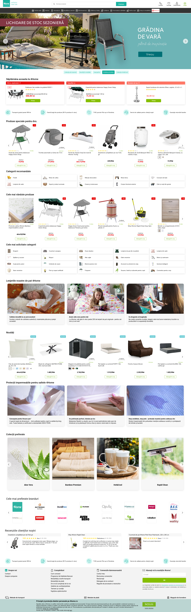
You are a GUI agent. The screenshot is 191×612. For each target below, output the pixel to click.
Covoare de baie (162, 178)
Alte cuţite (88, 257)
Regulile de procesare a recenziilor (108, 583)
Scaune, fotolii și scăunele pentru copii (133, 270)
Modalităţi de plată (57, 581)
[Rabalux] (151, 518)
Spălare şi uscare (18, 257)
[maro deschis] (159, 230)
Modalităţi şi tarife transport (60, 578)
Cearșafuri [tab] (97, 72)
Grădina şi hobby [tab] (108, 72)
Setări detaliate (149, 608)
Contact (7, 573)
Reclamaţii (100, 578)
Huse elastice (89, 251)
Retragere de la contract (105, 581)
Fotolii (15, 178)
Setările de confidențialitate (60, 586)
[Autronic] (40, 506)
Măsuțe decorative (90, 178)
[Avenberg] (84, 518)
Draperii (15, 251)
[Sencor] (62, 518)
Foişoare (87, 270)
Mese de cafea (53, 178)
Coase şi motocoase (91, 184)
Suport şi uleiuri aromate (56, 184)
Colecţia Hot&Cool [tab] (122, 72)
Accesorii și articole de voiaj (129, 264)
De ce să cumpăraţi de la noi (61, 583)
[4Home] (17, 506)
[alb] (159, 157)
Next (185, 41)
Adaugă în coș (21, 165)
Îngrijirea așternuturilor (59, 591)
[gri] (10, 368)
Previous (5, 41)
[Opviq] (107, 506)
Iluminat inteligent (162, 264)
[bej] (162, 157)
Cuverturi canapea (55, 251)
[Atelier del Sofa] (107, 518)
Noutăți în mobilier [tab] (85, 72)
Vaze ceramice (17, 270)
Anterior (8, 512)
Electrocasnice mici (91, 264)
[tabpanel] (95, 41)
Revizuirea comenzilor (104, 576)
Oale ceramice (125, 257)
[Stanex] (129, 506)
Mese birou (124, 178)
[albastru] (17, 368)
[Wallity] (174, 518)
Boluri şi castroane (162, 257)
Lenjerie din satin (18, 184)
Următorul (182, 512)
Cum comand (55, 573)
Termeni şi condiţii (57, 588)
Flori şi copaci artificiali (56, 270)
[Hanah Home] (17, 518)
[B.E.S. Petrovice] (174, 506)
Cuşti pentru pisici (18, 264)
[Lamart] (151, 506)
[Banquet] (40, 518)
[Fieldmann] (84, 506)
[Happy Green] (129, 518)
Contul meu (101, 573)
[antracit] (69, 368)
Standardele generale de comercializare (172, 585)
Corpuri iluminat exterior (128, 184)
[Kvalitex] (62, 506)
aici (71, 610)
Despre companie (11, 576)
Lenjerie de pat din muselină (130, 251)
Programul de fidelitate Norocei (62, 576)
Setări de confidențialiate (50, 609)
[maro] (24, 368)
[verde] (76, 368)
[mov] (27, 368)
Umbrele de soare (54, 264)
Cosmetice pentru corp (164, 270)
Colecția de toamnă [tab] (70, 72)
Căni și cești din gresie (164, 184)
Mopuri (51, 257)
